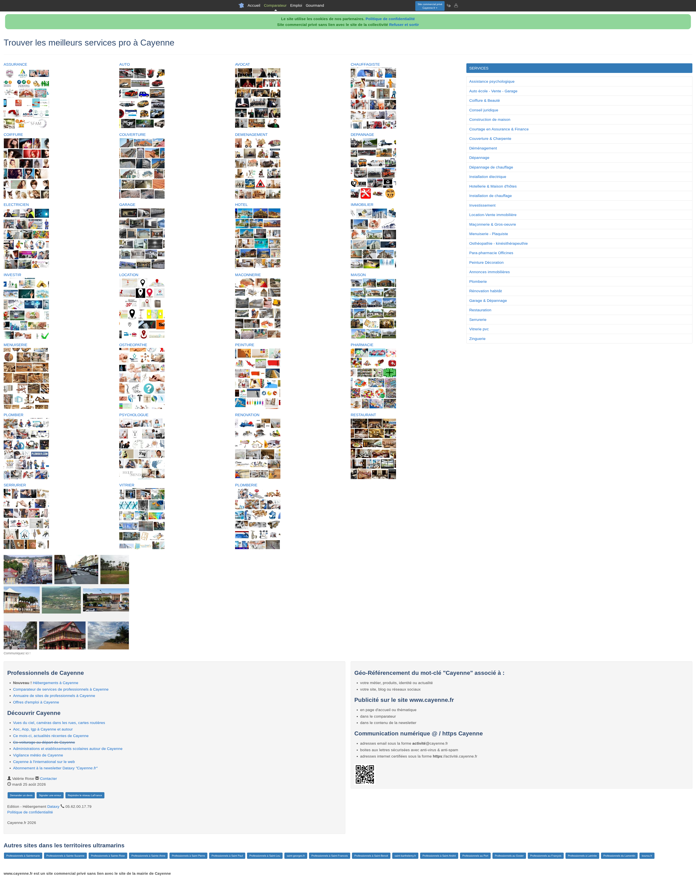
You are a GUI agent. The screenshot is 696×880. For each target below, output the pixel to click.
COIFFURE (13, 134)
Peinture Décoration (486, 262)
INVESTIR (12, 275)
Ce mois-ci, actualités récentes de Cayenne (51, 736)
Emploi (296, 5)
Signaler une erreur (50, 795)
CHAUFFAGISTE (365, 64)
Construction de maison (489, 119)
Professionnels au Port (475, 855)
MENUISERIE (15, 345)
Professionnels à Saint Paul (227, 855)
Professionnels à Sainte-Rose (108, 855)
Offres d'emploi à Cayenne (36, 702)
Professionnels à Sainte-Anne (148, 855)
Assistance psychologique (492, 81)
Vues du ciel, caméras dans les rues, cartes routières (59, 723)
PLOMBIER (13, 415)
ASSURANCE (15, 64)
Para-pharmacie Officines (491, 253)
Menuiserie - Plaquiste (488, 234)
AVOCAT (242, 64)
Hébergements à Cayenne (55, 683)
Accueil (254, 5)
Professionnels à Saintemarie (23, 855)
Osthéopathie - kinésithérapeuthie (498, 243)
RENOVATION (247, 415)
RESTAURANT (363, 415)
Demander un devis (21, 795)
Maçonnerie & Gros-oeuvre (492, 224)
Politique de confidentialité (390, 19)
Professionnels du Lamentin (619, 855)
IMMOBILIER (362, 204)
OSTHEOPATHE (133, 345)
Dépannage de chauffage (491, 167)
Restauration (480, 310)
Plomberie (478, 281)
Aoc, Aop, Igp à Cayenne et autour (43, 729)
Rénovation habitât (485, 291)
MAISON (358, 275)
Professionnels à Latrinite (582, 855)
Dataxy (53, 806)
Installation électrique (487, 177)
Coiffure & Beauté (484, 100)
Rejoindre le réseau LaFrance (85, 795)
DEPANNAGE (362, 134)
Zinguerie (477, 339)
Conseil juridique (483, 110)
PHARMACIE (362, 345)
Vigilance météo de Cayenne (38, 755)
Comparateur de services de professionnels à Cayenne (61, 689)
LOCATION (128, 275)
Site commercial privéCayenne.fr (430, 6)
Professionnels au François (545, 855)
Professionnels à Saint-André (439, 855)
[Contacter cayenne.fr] (455, 5)
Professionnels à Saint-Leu (264, 855)
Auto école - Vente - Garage (493, 91)
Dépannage (479, 157)
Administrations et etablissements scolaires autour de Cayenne (68, 748)
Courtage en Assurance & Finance (499, 129)
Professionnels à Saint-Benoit (371, 855)
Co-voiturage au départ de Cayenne (44, 742)
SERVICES (478, 68)
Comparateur (275, 5)
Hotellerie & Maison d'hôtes (493, 186)
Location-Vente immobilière (493, 215)
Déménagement (483, 148)
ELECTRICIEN (16, 204)
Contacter (48, 778)
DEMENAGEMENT (251, 134)
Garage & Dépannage (488, 300)
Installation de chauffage (490, 196)
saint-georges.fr (296, 855)
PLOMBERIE (246, 485)
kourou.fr (647, 855)
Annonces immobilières (489, 272)
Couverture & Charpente (490, 138)
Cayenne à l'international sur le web (44, 762)
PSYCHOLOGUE (133, 415)
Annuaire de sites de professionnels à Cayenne (54, 696)
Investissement (482, 205)
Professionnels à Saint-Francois (329, 855)
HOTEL (241, 204)
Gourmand (315, 5)
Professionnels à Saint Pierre (188, 855)
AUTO (124, 64)
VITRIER (126, 485)
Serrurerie (477, 319)
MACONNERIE (248, 275)
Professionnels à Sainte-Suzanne (65, 855)
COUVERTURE (132, 134)
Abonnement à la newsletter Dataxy (55, 768)
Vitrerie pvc (479, 329)
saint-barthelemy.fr (405, 855)
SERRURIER (15, 485)
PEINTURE (244, 345)
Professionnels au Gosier (509, 855)
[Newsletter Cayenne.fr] (448, 5)
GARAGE (127, 204)
